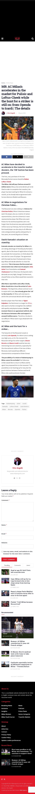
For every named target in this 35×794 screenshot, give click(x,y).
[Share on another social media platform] (28, 156)
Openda (17, 409)
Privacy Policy (6, 735)
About (3, 726)
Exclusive (4, 708)
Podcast (21, 708)
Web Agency (23, 790)
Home (3, 83)
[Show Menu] (2, 38)
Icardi (24, 403)
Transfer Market (24, 717)
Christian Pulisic (7, 211)
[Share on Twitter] (17, 156)
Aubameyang (10, 403)
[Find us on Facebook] (1, 779)
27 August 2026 (8, 636)
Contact (4, 732)
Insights (4, 711)
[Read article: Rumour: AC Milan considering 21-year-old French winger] (5, 643)
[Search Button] (33, 38)
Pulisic (24, 409)
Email (4, 534)
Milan (30, 303)
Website (4, 543)
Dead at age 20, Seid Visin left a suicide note (21, 571)
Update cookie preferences (11, 740)
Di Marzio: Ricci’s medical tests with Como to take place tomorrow (21, 654)
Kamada (5, 406)
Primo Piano (9, 83)
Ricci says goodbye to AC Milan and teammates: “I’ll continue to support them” (16, 631)
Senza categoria (24, 714)
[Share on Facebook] (6, 156)
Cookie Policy (6, 737)
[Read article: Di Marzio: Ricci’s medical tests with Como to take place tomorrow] (5, 653)
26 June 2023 (22, 113)
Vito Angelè (11, 113)
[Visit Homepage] (17, 38)
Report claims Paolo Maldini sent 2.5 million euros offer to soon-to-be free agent (22, 593)
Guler (18, 403)
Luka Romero (24, 406)
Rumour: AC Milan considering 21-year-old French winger (20, 643)
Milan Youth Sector (8, 717)
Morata (10, 409)
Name (4, 525)
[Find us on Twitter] (4, 779)
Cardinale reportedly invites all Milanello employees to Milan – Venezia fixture (22, 664)
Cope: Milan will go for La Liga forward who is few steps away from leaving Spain (21, 582)
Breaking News (6, 705)
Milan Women (6, 714)
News (20, 705)
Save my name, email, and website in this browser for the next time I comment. (17, 553)
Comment (5, 500)
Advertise (4, 729)
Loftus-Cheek (6, 182)
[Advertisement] (17, 18)
